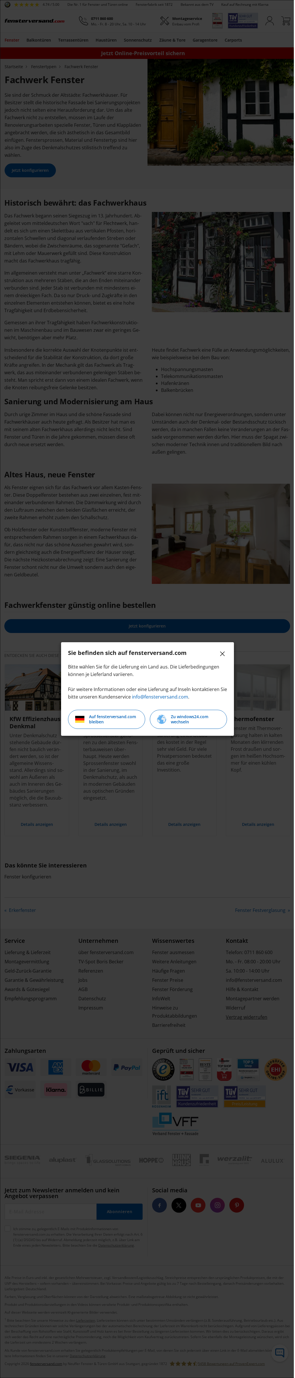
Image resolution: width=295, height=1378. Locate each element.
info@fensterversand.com (160, 697)
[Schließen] (222, 653)
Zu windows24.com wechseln (189, 719)
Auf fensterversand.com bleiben (112, 719)
